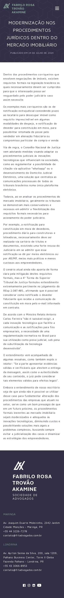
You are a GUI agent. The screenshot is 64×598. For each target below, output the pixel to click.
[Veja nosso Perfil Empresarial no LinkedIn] (33, 585)
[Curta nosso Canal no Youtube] (39, 585)
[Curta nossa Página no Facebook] (24, 585)
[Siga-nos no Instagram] (29, 585)
